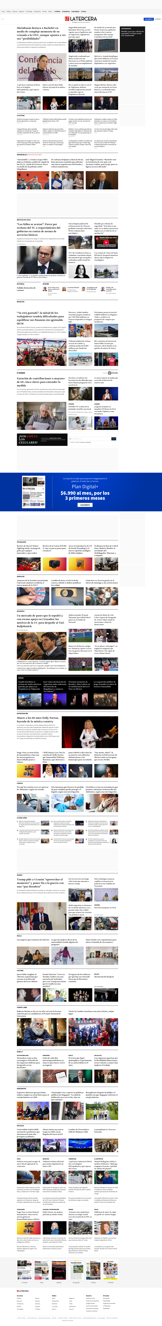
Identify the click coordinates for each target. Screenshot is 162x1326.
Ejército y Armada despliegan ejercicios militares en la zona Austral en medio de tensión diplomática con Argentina (106, 59)
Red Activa (98, 1055)
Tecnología (29, 11)
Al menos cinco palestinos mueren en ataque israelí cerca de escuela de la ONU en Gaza (80, 121)
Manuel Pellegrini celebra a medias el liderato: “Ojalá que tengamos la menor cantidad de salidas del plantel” (105, 1165)
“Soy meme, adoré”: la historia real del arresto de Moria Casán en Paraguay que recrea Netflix (105, 756)
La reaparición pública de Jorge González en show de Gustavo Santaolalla (105, 684)
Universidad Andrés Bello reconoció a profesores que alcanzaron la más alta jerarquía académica (28, 1133)
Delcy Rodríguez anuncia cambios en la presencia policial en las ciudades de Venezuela (104, 882)
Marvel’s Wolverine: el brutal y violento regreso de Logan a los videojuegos (27, 1249)
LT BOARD (21, 373)
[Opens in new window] (58, 1280)
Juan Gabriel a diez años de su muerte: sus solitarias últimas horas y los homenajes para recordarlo (80, 756)
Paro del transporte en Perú (105, 908)
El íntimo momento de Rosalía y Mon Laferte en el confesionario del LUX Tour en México (79, 685)
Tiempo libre (22, 1007)
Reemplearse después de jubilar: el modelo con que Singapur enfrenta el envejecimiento (102, 1095)
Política (8, 11)
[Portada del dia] (33, 507)
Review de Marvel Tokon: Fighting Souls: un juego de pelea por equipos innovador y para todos (28, 549)
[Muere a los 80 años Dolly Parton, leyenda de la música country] (54, 103)
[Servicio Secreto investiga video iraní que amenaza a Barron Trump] (80, 894)
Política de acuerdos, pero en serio (111, 289)
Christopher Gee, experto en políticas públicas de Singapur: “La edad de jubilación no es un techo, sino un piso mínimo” (67, 1096)
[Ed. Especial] (76, 1280)
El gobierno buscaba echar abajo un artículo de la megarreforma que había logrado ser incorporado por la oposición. (40, 240)
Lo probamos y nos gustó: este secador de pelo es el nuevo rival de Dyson (105, 1249)
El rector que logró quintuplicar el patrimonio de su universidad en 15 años (80, 1061)
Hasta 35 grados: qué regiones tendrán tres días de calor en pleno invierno (80, 1190)
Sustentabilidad (23, 1055)
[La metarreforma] (64, 289)
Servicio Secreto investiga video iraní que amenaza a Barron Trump (105, 130)
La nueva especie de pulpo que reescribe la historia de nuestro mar (106, 380)
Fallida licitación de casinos (26, 289)
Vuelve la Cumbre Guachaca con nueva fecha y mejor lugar (91, 1012)
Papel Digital (75, 11)
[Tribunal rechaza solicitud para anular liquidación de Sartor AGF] (54, 1177)
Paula (96, 1209)
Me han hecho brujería (104, 977)
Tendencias (72, 1159)
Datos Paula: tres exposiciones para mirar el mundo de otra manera (101, 941)
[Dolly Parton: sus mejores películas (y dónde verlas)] (54, 1228)
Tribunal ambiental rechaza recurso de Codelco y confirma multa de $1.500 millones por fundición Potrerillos (79, 346)
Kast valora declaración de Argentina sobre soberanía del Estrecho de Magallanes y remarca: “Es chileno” (54, 686)
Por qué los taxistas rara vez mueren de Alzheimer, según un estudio (32, 788)
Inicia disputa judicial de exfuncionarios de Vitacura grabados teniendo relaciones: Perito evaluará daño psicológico (80, 228)
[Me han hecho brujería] (106, 995)
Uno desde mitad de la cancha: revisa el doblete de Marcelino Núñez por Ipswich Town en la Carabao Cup (106, 1200)
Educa (71, 1055)
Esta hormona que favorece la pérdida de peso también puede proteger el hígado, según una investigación (67, 789)
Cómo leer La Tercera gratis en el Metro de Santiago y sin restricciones (102, 582)
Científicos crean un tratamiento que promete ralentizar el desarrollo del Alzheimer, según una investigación (102, 789)
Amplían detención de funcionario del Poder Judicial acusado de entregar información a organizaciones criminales (29, 841)
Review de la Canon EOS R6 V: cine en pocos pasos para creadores (54, 548)
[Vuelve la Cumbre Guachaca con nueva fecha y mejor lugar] (93, 1032)
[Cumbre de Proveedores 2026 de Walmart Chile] (80, 1145)
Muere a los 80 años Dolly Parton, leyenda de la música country (54, 87)
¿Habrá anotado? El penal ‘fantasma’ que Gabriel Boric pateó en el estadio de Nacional (80, 618)
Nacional (14, 11)
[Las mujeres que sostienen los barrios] (33, 956)
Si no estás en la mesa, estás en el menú (53, 289)
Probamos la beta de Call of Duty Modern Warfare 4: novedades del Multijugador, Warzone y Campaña (106, 551)
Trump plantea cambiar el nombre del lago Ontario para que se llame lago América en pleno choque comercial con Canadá (80, 143)
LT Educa (83, 11)
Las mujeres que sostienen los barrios (33, 940)
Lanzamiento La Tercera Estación (105, 1131)
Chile (18, 1159)
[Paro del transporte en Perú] (106, 923)
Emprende (46, 1055)
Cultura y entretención (51, 1209)
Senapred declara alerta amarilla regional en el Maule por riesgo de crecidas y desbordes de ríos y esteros (28, 131)
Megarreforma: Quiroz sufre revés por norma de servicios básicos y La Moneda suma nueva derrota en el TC (105, 88)
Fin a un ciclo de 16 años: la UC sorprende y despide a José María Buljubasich (41, 666)
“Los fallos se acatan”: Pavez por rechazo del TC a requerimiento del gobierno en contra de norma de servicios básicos (38, 229)
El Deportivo (37, 11)
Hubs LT (20, 1052)
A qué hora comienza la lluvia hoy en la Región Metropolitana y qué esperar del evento (28, 88)
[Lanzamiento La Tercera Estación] (106, 1145)
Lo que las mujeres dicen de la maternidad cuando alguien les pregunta (64, 942)
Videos (50, 11)
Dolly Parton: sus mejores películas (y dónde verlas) (53, 1213)
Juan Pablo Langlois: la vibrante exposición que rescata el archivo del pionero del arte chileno (27, 978)
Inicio (3, 11)
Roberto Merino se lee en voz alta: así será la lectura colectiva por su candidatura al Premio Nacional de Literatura (39, 1013)
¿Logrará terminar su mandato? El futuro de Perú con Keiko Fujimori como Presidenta (105, 410)
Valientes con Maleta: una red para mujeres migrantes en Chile (105, 1239)
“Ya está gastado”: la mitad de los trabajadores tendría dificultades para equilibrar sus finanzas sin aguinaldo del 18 (40, 318)
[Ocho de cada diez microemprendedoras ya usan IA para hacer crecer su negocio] (54, 1076)
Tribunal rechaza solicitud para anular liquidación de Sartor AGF (54, 120)
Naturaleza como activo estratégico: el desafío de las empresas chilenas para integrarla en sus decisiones (28, 1063)
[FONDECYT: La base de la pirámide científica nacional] (80, 423)
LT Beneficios (66, 11)
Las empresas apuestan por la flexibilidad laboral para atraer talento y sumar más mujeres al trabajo (106, 1061)
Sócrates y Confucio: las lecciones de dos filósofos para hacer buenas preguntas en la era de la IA (80, 381)
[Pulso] (41, 1280)
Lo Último (57, 11)
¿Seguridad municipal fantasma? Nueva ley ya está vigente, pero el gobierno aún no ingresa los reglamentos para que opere (80, 32)
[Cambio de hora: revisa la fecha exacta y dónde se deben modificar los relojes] (67, 596)
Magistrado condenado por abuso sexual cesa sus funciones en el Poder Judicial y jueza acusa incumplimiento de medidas (80, 61)
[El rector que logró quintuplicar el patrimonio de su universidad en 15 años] (80, 1076)
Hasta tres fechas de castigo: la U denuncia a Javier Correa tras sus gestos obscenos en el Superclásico (80, 649)
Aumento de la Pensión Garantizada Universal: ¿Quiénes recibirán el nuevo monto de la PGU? (32, 583)
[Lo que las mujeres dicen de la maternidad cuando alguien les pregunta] (67, 956)
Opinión (97, 905)
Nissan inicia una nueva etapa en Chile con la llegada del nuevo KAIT (53, 1132)
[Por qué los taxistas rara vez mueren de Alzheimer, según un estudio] (33, 803)
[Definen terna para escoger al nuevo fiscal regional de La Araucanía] (29, 1177)
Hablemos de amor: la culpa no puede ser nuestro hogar (105, 1213)
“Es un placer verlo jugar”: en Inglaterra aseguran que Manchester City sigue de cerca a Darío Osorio (105, 649)
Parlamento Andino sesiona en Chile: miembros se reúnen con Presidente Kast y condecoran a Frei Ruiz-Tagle (105, 121)
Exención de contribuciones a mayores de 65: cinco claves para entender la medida (41, 382)
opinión (71, 404)
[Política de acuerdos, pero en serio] (103, 289)
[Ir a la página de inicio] (81, 19)
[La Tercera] (24, 1280)
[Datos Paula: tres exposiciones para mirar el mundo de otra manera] (102, 956)
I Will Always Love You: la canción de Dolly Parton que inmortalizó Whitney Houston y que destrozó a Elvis (54, 757)
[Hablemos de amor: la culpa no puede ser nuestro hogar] (106, 1228)
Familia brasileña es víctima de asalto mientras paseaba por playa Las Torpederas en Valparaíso (29, 685)
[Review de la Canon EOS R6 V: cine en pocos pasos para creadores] (54, 564)
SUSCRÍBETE (85, 505)
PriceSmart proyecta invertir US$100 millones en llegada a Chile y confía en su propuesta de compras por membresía (105, 317)
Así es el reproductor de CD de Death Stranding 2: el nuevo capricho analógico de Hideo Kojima (80, 549)
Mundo (44, 11)
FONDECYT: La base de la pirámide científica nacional (80, 408)
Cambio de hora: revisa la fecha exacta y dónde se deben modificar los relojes (66, 583)
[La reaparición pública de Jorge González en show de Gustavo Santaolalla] (105, 699)
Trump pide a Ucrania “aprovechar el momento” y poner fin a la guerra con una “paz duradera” (40, 883)
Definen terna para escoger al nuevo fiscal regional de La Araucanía (28, 120)
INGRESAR (158, 19)
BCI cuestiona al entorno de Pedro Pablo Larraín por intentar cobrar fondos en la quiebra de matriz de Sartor (105, 344)
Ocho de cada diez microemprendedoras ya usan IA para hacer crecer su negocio (54, 1061)
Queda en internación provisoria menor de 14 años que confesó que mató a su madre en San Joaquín (53, 142)
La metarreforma (73, 287)
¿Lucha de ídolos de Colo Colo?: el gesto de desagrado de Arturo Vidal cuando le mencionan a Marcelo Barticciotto (105, 620)
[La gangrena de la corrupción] (83, 289)
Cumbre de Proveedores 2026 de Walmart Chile (79, 1131)
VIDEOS (20, 678)
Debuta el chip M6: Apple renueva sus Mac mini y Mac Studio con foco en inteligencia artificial (28, 1240)
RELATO (96, 974)
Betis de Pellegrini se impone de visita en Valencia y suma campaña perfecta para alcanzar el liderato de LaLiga (106, 1191)
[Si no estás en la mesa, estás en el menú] (45, 289)
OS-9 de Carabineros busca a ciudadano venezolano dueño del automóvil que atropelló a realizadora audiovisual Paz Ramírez (80, 257)
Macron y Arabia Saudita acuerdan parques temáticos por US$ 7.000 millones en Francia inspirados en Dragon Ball (80, 317)
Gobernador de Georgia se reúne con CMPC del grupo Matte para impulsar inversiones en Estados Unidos (28, 142)
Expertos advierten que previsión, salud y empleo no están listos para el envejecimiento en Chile (54, 131)
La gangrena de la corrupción (92, 288)
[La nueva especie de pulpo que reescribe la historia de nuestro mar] (106, 393)
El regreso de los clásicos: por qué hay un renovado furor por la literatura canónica (79, 978)
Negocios (21, 11)
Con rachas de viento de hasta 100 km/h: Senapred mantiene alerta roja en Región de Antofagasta (106, 256)
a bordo (97, 404)
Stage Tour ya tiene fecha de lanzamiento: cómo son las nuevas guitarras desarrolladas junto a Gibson (28, 757)
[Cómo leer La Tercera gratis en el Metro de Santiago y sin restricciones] (102, 596)
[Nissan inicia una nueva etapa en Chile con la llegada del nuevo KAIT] (54, 1145)
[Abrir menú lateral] (2, 19)
